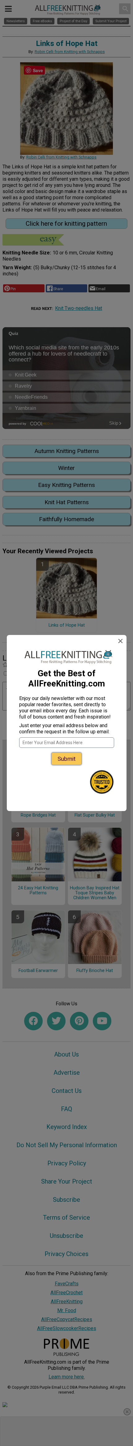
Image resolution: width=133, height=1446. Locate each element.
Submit (66, 758)
